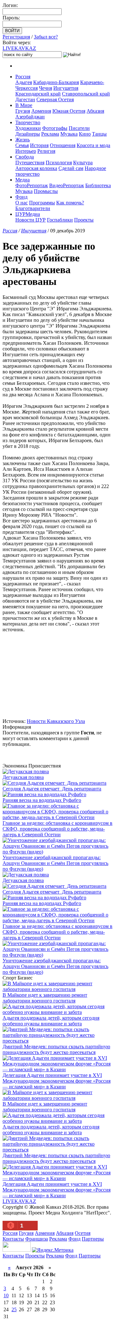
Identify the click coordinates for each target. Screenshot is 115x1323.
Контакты (13, 1239)
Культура (83, 162)
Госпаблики (60, 220)
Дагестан (25, 99)
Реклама (50, 134)
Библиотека (98, 185)
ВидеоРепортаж (66, 185)
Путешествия (29, 162)
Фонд (21, 197)
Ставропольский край (86, 93)
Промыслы (46, 191)
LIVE (19, 48)
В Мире (23, 105)
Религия (46, 151)
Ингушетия (65, 88)
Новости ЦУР (30, 220)
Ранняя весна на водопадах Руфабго (42, 800)
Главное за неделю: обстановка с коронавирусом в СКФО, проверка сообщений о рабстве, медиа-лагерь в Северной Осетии (57, 828)
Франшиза (36, 1239)
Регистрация (16, 36)
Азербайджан (30, 116)
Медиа (22, 179)
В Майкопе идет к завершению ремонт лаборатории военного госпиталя (45, 997)
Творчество (27, 122)
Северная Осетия (55, 99)
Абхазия (95, 111)
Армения (41, 111)
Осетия (82, 1233)
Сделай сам (70, 168)
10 (6, 1295)
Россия (22, 76)
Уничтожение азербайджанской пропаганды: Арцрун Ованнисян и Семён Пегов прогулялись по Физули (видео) (55, 863)
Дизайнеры (27, 134)
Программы (42, 202)
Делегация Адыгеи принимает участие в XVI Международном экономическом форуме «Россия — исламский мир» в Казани (57, 1080)
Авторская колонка (36, 168)
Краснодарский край (38, 93)
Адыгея (23, 82)
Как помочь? (70, 202)
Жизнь (22, 139)
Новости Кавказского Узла (56, 721)
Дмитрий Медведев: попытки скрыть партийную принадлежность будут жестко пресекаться (56, 1049)
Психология (59, 162)
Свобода (24, 156)
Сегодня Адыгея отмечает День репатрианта (52, 788)
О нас (21, 202)
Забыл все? (46, 36)
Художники (28, 128)
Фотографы (54, 128)
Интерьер (25, 151)
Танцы (99, 134)
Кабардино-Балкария (56, 82)
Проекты (84, 220)
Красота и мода (93, 145)
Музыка (69, 134)
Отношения (62, 145)
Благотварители (32, 208)
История (39, 145)
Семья (22, 145)
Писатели (79, 128)
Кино (85, 134)
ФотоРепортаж (31, 185)
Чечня (45, 88)
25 (14, 1309)
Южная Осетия (68, 111)
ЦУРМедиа (27, 214)
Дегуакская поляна (23, 777)
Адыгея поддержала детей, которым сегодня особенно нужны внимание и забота (51, 1020)
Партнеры (93, 1239)
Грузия (22, 111)
